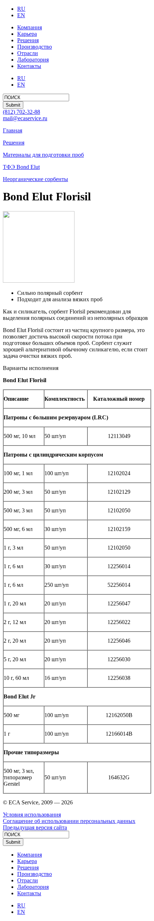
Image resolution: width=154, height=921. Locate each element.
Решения (28, 40)
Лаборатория (33, 60)
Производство (34, 47)
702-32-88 (21, 112)
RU (21, 9)
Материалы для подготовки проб (43, 155)
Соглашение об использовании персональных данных (69, 821)
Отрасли (27, 53)
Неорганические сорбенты (35, 179)
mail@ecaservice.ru (25, 118)
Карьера (27, 34)
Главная (12, 130)
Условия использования (32, 815)
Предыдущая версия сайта (35, 827)
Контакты (29, 66)
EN (21, 15)
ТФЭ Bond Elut (21, 167)
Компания (29, 27)
